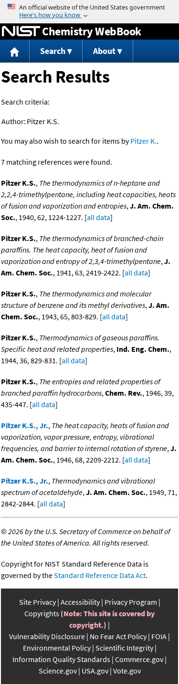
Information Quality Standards (61, 659)
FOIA (159, 636)
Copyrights (41, 613)
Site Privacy (37, 602)
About (104, 50)
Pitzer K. (143, 141)
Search (52, 50)
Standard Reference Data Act (100, 575)
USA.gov (95, 670)
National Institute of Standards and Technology (21, 31)
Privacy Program (131, 602)
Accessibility (80, 602)
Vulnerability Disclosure (47, 636)
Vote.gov (127, 670)
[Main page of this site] (15, 51)
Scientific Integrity (124, 647)
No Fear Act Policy (118, 636)
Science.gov (58, 670)
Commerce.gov (139, 659)
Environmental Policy (57, 647)
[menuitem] (15, 51)
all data (98, 217)
